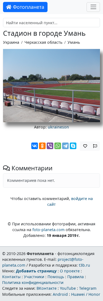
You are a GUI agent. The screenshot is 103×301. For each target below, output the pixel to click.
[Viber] (50, 146)
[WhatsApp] (57, 146)
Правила (75, 276)
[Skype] (73, 146)
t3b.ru (84, 265)
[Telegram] (65, 146)
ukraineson (58, 127)
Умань (74, 42)
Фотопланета (28, 7)
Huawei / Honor (85, 294)
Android (60, 294)
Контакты (11, 276)
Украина (11, 42)
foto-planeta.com (48, 229)
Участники (34, 276)
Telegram (87, 288)
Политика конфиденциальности (32, 282)
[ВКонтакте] (34, 146)
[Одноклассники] (42, 146)
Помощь (56, 276)
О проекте (70, 270)
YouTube (68, 288)
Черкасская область (43, 42)
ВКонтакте (47, 288)
